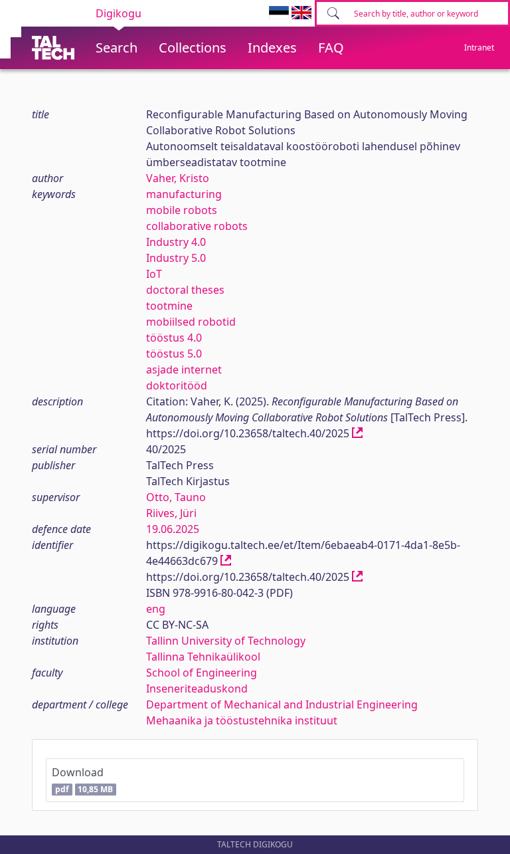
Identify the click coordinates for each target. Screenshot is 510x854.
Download (82, 780)
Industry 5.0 (176, 258)
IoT (154, 274)
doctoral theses (185, 289)
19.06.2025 (172, 529)
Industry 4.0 (176, 242)
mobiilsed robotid (191, 321)
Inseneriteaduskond (197, 688)
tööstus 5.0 (174, 353)
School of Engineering (201, 672)
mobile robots (181, 210)
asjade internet (184, 369)
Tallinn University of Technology (225, 640)
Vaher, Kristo (177, 178)
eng (155, 608)
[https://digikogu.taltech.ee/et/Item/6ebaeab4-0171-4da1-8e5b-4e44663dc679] (225, 561)
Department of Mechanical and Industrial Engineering (282, 704)
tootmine (169, 305)
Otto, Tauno (176, 497)
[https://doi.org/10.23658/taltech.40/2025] (357, 433)
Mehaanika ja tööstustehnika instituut (241, 720)
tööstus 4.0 (174, 337)
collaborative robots (197, 226)
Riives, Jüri (171, 513)
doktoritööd (176, 385)
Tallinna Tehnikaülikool (203, 656)
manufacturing (184, 194)
